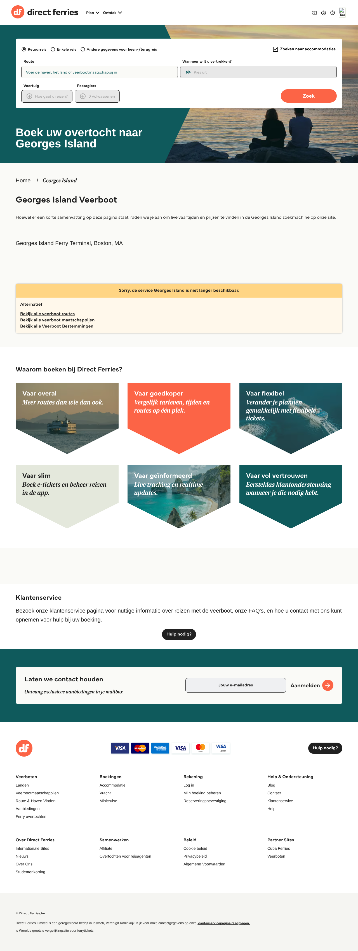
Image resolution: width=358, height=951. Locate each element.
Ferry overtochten (31, 816)
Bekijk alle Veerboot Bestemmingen (56, 326)
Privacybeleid (195, 856)
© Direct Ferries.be (30, 913)
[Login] (324, 12)
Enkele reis (66, 49)
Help (271, 808)
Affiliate (106, 848)
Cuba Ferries (278, 848)
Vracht (105, 793)
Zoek (309, 96)
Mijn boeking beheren (202, 793)
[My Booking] (315, 12)
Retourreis (37, 49)
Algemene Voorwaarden (204, 864)
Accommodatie (113, 785)
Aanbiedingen (28, 808)
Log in (188, 785)
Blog (271, 785)
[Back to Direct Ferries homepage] (44, 12)
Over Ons (24, 864)
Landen (22, 785)
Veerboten (276, 856)
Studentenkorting (30, 872)
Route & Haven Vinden (35, 801)
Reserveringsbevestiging (204, 801)
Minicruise (108, 801)
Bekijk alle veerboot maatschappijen (57, 320)
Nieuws (22, 856)
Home (23, 181)
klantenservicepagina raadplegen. (223, 923)
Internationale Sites (32, 848)
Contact (274, 793)
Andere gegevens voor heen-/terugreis (122, 49)
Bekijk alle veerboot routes (47, 314)
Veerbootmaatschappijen (37, 793)
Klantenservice (280, 801)
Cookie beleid (195, 848)
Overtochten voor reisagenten (125, 856)
